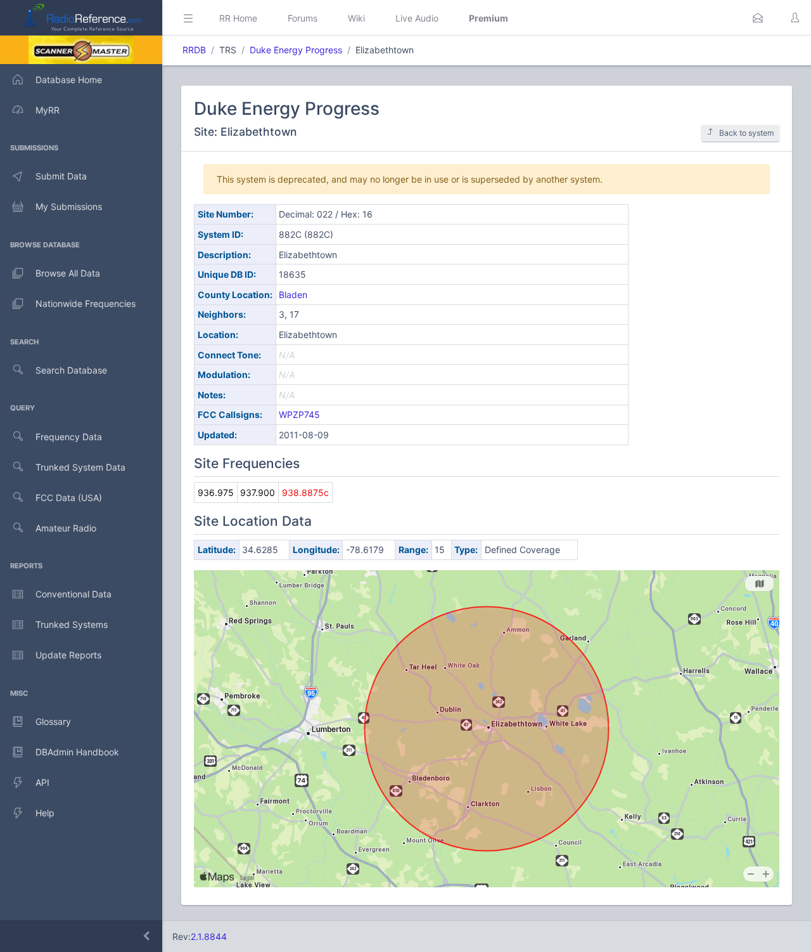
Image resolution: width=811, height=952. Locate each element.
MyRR (47, 110)
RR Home (238, 18)
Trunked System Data (80, 467)
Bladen (293, 294)
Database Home (68, 79)
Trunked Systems (71, 624)
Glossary (53, 721)
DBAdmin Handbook (77, 752)
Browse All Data (67, 273)
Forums (302, 18)
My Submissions (68, 206)
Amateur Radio (65, 528)
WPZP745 (299, 414)
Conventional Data (73, 594)
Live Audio (416, 18)
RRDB (194, 49)
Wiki (356, 18)
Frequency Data (68, 436)
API (42, 782)
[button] (758, 18)
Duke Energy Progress (296, 49)
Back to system (746, 133)
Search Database (71, 370)
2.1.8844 (209, 936)
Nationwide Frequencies (85, 303)
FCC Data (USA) (68, 497)
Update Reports (68, 654)
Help (44, 812)
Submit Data (61, 176)
